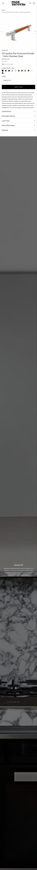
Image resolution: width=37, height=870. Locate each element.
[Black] (2, 70)
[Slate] (28, 70)
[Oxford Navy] (22, 70)
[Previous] (2, 31)
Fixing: (4, 76)
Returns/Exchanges (8, 125)
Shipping (5, 130)
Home (3, 10)
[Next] (35, 31)
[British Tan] (6, 70)
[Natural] (15, 70)
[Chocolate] (9, 70)
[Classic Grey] (12, 70)
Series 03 (5, 50)
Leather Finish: (6, 68)
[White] (32, 70)
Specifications (6, 111)
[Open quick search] (30, 3)
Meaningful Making (8, 116)
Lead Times (6, 121)
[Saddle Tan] (25, 70)
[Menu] (3, 3)
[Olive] (19, 70)
